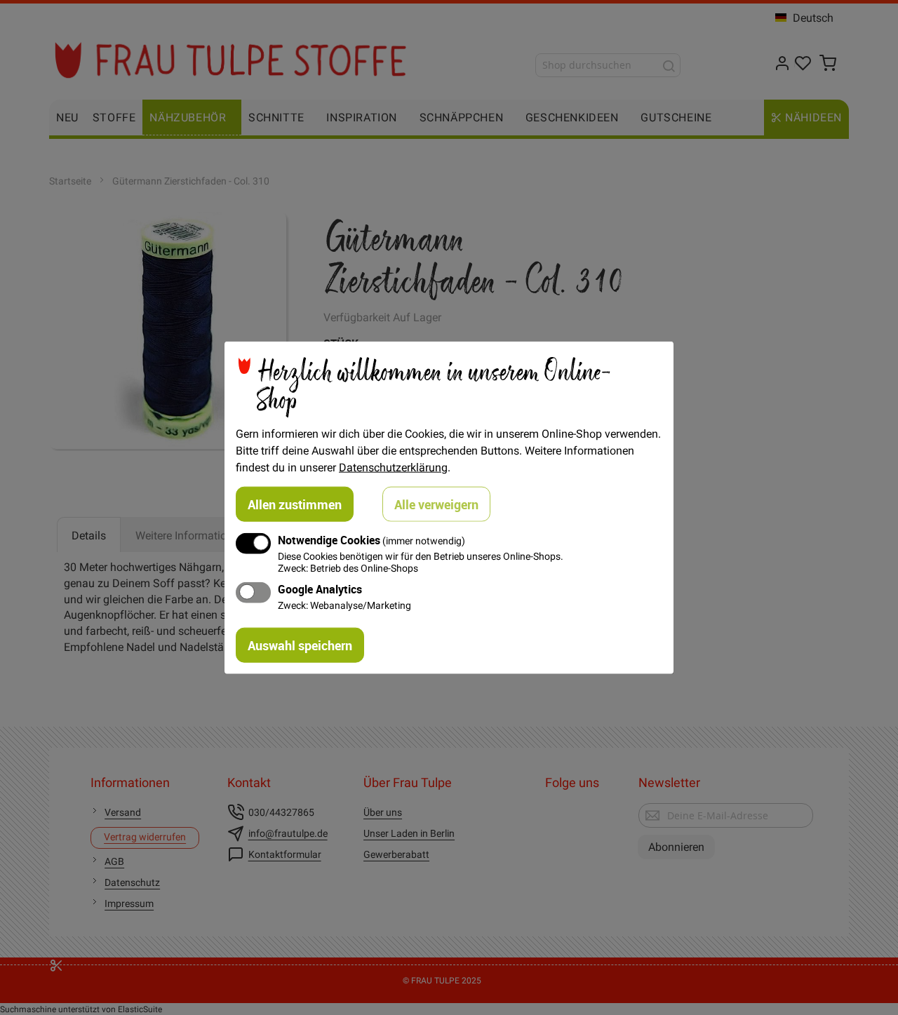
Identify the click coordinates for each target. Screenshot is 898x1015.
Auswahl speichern (300, 645)
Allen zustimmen (295, 503)
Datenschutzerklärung (393, 466)
